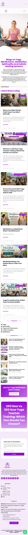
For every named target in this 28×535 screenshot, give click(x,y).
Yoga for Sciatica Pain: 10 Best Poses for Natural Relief (14, 301)
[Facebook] (2, 478)
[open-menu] (26, 4)
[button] (25, 532)
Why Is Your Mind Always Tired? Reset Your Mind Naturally (12, 112)
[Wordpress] (18, 478)
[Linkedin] (11, 478)
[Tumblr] (13, 478)
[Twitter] (9, 478)
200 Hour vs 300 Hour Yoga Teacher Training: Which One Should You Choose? (13, 151)
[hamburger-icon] (24, 11)
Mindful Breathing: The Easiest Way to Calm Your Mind (12, 263)
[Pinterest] (15, 478)
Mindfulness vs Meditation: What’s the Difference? (13, 230)
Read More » (6, 124)
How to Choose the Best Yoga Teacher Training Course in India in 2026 (13, 191)
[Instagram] (4, 478)
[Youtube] (6, 478)
